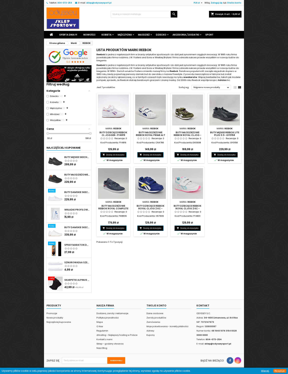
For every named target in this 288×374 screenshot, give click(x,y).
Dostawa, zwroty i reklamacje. (112, 313)
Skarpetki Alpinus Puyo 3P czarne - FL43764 (77, 280)
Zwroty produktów (156, 317)
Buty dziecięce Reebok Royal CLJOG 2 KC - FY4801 (187, 208)
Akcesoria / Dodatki (185, 34)
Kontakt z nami (104, 339)
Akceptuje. (279, 370)
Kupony (150, 335)
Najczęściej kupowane (58, 322)
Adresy (150, 330)
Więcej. (265, 370)
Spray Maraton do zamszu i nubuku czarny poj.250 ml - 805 (77, 245)
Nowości (89, 34)
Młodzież (144, 34)
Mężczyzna (125, 34)
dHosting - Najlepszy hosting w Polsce (117, 335)
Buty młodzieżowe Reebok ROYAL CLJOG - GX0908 (187, 135)
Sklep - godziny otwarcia (110, 343)
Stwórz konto (234, 2)
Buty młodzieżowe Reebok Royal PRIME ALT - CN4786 (150, 135)
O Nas (99, 326)
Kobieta (107, 34)
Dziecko (161, 34)
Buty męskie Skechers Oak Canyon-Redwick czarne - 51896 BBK (77, 157)
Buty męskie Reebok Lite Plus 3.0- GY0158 (224, 134)
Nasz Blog (101, 348)
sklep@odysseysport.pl (99, 2)
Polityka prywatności (107, 317)
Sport (209, 34)
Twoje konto (156, 305)
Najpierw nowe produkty (212, 88)
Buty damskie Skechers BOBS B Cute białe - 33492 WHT (77, 192)
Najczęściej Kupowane (63, 148)
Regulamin (102, 330)
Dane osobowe (154, 313)
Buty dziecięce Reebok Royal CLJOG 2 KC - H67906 (150, 208)
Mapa (99, 322)
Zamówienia (153, 322)
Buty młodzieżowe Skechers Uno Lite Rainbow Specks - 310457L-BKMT (77, 174)
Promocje (51, 313)
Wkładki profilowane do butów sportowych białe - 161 (77, 209)
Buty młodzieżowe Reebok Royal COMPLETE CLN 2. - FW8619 (113, 208)
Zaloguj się (216, 2)
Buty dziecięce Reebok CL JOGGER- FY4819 (113, 134)
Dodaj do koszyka (113, 154)
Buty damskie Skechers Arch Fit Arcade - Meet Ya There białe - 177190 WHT (77, 227)
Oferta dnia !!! (68, 34)
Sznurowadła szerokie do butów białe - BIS (77, 262)
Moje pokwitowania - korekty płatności (167, 326)
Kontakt (202, 305)
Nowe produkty (54, 317)
